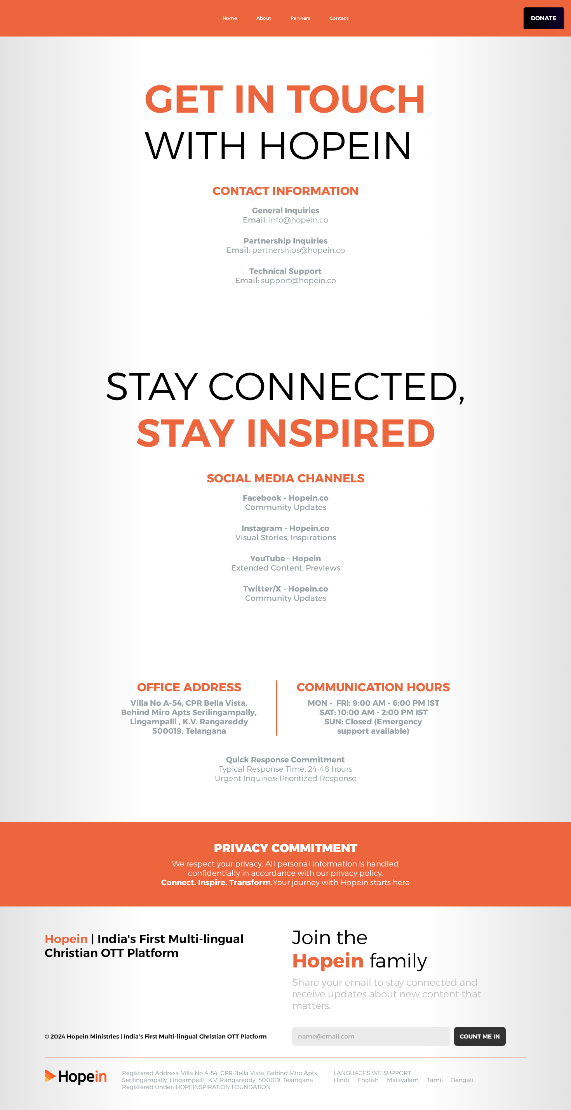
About (263, 18)
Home (230, 18)
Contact (339, 18)
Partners (300, 18)
